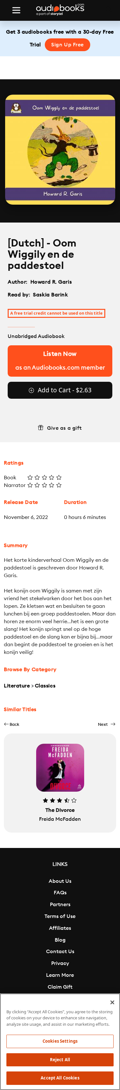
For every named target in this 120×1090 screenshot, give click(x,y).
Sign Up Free (67, 44)
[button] (11, 724)
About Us (60, 881)
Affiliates (60, 928)
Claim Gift (60, 987)
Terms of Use (60, 916)
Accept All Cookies (60, 1078)
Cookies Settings (60, 1041)
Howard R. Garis (51, 282)
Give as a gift (64, 428)
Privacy (60, 963)
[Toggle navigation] (16, 10)
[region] (60, 1041)
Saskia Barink (50, 295)
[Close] (112, 1002)
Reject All (60, 1060)
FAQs (60, 892)
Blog (60, 940)
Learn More (60, 975)
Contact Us (60, 951)
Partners (60, 904)
